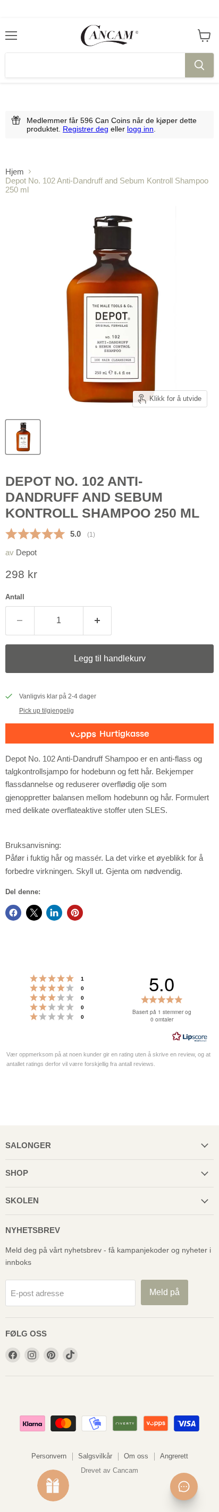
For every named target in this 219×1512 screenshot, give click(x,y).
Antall (14, 597)
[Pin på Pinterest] (75, 913)
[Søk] (199, 65)
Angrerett (174, 1456)
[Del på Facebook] (13, 913)
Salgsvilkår (95, 1456)
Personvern (48, 1456)
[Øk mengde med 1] (97, 620)
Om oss (136, 1456)
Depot (26, 552)
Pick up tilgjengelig (46, 710)
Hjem (14, 171)
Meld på (164, 1292)
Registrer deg (85, 129)
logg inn (140, 129)
